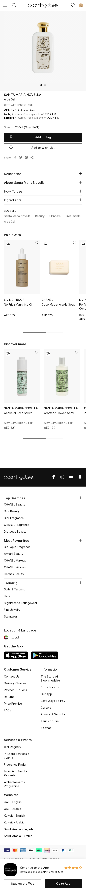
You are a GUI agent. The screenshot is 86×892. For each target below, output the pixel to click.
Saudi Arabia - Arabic (18, 836)
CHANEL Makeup (15, 560)
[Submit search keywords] (14, 6)
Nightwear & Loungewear (20, 603)
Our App (46, 694)
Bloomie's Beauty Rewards (15, 773)
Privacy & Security (53, 714)
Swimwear (10, 616)
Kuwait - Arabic (14, 822)
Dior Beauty (12, 511)
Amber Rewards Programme (14, 784)
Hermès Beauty (14, 574)
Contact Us (11, 676)
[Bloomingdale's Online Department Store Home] (43, 5)
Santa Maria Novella (22, 95)
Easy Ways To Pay (53, 700)
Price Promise (13, 703)
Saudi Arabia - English (18, 829)
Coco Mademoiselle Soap (58, 304)
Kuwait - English (14, 815)
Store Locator (50, 687)
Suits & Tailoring (14, 589)
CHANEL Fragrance (16, 524)
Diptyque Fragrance (17, 547)
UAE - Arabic (12, 808)
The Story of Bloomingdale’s (51, 678)
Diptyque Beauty (15, 531)
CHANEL (47, 299)
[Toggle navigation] (5, 6)
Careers (46, 707)
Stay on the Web (22, 883)
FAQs (7, 710)
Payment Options (15, 690)
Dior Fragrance (14, 518)
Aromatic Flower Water (59, 413)
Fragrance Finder (15, 764)
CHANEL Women (15, 567)
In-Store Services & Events (16, 755)
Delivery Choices (15, 683)
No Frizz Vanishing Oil (18, 304)
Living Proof (14, 299)
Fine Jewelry (12, 609)
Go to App (63, 883)
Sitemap (46, 728)
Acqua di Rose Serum (18, 413)
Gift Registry (12, 747)
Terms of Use (50, 721)
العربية (15, 637)
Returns (9, 696)
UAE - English (13, 802)
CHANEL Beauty (14, 504)
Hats (7, 596)
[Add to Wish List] (36, 243)
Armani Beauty (13, 553)
